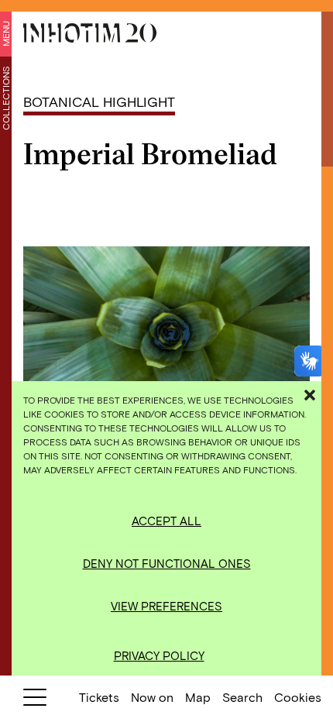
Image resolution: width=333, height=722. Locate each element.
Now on (152, 696)
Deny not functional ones (167, 563)
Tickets (99, 696)
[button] (310, 393)
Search (242, 696)
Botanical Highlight (99, 101)
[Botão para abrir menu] (35, 700)
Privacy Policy (159, 655)
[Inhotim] (89, 33)
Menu (5, 33)
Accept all (166, 521)
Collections (5, 98)
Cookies (297, 696)
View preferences (166, 606)
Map (198, 696)
